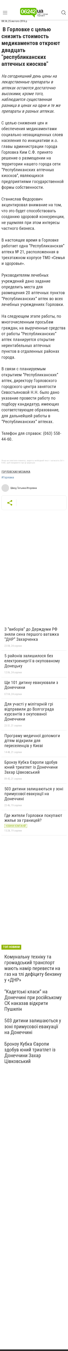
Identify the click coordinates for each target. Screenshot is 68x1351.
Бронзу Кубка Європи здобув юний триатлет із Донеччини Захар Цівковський (31, 767)
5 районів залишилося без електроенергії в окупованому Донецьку (32, 660)
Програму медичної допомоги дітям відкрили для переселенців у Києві (32, 740)
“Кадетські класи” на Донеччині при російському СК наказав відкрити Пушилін (33, 1000)
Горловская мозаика (15, 472)
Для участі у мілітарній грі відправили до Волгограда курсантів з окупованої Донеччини (29, 712)
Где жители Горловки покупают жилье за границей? (33, 818)
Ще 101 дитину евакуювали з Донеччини (31, 685)
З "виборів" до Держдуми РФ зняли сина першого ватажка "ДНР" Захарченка (31, 634)
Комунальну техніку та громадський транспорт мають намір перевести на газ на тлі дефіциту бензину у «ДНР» (32, 968)
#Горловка (7, 477)
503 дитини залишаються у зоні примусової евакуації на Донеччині (33, 793)
